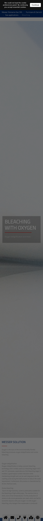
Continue (35, 5)
